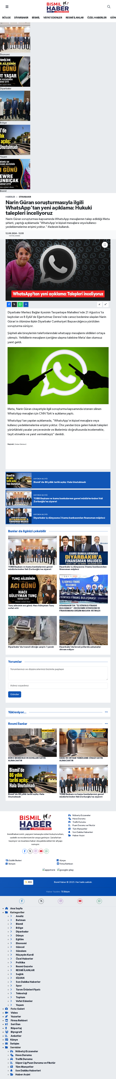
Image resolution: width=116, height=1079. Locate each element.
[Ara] (108, 7)
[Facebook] (24, 851)
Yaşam (19, 1005)
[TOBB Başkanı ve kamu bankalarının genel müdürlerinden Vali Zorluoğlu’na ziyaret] (32, 550)
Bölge (19, 928)
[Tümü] (106, 712)
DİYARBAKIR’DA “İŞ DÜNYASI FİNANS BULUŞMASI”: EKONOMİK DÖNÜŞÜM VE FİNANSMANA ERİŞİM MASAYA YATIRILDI (79, 608)
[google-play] (65, 870)
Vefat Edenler (24, 1001)
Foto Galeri (17, 1009)
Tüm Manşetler (79, 829)
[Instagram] (35, 851)
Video (14, 1012)
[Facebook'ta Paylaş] (9, 304)
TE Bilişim (65, 892)
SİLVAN (19, 978)
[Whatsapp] (46, 851)
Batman (20, 920)
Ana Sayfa (16, 908)
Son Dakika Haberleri (82, 832)
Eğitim (19, 939)
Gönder (14, 694)
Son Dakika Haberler (27, 982)
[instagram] (60, 901)
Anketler (15, 1036)
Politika (20, 962)
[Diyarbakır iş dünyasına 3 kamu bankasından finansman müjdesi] (83, 550)
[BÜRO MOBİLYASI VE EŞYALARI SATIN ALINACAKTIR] (32, 742)
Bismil (19, 924)
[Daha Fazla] (25, 304)
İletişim (12, 864)
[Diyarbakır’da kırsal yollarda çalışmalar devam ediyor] (83, 630)
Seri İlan (15, 1024)
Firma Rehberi (66, 864)
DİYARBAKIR (21, 17)
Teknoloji (21, 993)
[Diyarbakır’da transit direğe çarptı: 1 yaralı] (32, 630)
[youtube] (80, 901)
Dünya (19, 935)
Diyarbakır (25, 197)
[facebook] (21, 901)
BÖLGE (6, 17)
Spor (18, 985)
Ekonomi (20, 943)
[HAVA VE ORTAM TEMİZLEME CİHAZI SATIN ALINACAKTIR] (83, 742)
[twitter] (41, 901)
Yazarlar (15, 1016)
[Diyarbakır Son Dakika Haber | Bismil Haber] (58, 6)
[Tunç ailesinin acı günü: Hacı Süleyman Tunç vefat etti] (32, 589)
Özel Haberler (24, 958)
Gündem (20, 951)
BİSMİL (36, 17)
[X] (30, 851)
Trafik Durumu (79, 822)
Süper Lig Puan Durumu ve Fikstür (35, 1063)
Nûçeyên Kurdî (24, 955)
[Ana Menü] (7, 7)
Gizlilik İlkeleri (15, 860)
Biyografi (16, 1032)
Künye (63, 860)
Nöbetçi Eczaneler (81, 815)
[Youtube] (41, 851)
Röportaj (16, 1028)
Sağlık (19, 974)
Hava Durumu (78, 819)
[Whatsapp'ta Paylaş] (20, 304)
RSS (30, 882)
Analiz (19, 916)
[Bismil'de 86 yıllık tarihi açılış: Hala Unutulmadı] (32, 778)
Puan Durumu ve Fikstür (83, 825)
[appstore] (49, 870)
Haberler (10, 197)
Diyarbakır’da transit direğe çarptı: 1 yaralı (31, 647)
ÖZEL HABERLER (96, 17)
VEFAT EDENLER (52, 17)
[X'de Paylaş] (14, 304)
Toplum (20, 997)
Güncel (19, 947)
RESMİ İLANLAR (75, 17)
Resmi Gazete (24, 966)
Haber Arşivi (78, 835)
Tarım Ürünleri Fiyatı (27, 989)
